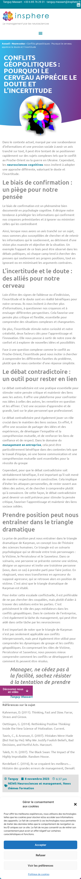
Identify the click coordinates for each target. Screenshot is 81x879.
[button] (75, 804)
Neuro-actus (18, 43)
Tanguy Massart (21, 697)
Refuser (40, 855)
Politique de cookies (38, 874)
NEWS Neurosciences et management (34, 783)
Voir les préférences (40, 865)
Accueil (6, 43)
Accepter (40, 845)
